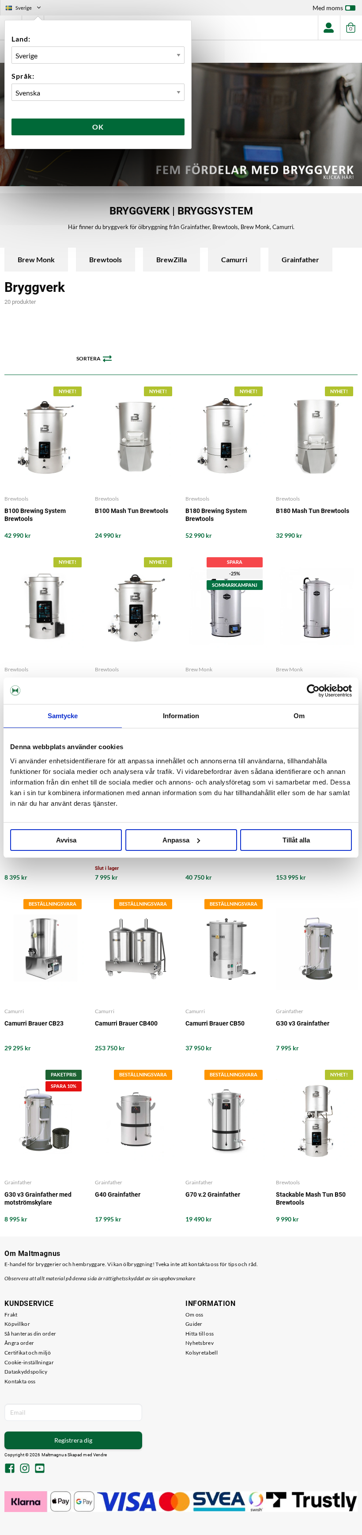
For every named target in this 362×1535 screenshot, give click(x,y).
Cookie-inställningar (29, 1362)
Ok (98, 126)
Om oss (194, 1314)
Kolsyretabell (201, 1352)
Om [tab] (299, 716)
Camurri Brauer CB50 (215, 1023)
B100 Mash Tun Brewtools (131, 510)
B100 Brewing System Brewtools (35, 514)
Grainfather (300, 259)
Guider (194, 1324)
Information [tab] (181, 716)
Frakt (11, 1314)
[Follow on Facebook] (9, 1469)
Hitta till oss (199, 1333)
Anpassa (175, 840)
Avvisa (66, 840)
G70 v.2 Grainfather (212, 1194)
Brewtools (105, 259)
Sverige (26, 9)
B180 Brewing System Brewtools (216, 514)
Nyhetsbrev (199, 1343)
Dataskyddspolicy (26, 1371)
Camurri (234, 259)
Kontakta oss (20, 1381)
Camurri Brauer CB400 (126, 1023)
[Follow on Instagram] (24, 1469)
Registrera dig (73, 1440)
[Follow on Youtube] (39, 1469)
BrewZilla (171, 259)
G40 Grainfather (117, 1194)
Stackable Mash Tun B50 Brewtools (311, 1198)
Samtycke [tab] (63, 716)
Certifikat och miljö (27, 1352)
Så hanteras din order (30, 1333)
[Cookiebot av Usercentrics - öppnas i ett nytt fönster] (313, 690)
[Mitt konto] (329, 27)
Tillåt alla (296, 840)
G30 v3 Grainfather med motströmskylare (38, 1198)
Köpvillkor (17, 1324)
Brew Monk (36, 259)
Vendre (100, 1454)
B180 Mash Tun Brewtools (312, 510)
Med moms (328, 7)
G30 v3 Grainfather (302, 1023)
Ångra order (19, 1343)
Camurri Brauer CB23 (34, 1023)
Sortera (88, 358)
